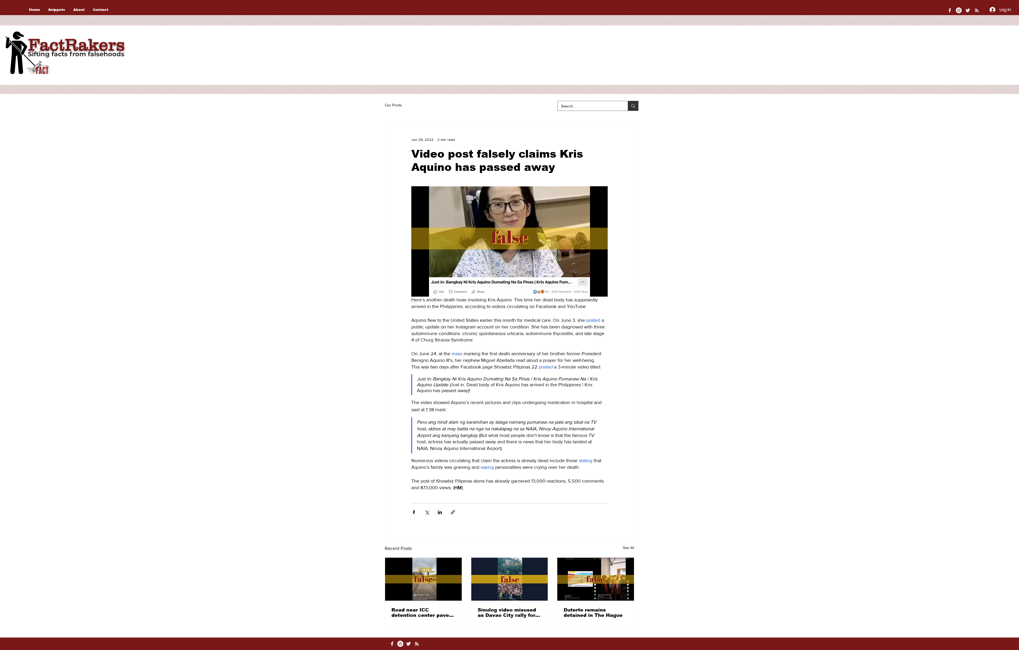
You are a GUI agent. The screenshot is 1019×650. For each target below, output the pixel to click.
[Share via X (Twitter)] (426, 512)
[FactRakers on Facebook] (950, 10)
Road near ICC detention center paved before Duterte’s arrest (421, 612)
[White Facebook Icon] (392, 644)
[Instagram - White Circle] (959, 10)
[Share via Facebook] (413, 512)
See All (628, 547)
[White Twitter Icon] (968, 10)
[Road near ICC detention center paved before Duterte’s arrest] (423, 579)
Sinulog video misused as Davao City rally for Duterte (507, 612)
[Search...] (633, 106)
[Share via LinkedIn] (439, 512)
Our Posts (393, 105)
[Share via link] (452, 512)
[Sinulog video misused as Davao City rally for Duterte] (509, 579)
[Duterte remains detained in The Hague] (595, 579)
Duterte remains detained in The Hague (593, 612)
